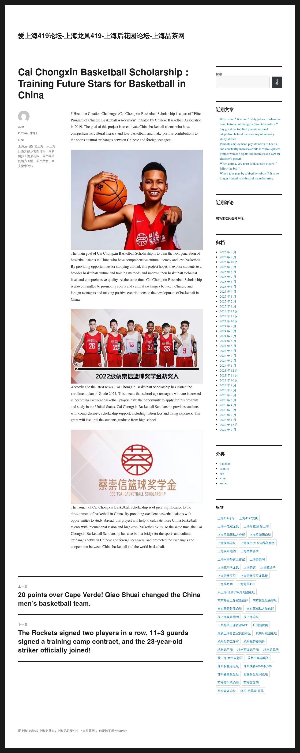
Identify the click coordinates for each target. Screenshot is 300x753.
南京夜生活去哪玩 (265, 600)
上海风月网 (225, 584)
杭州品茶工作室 (228, 641)
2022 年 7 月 (228, 429)
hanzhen (225, 463)
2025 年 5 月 (228, 286)
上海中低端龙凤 (228, 526)
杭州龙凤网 (271, 649)
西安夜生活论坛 (228, 682)
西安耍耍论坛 (227, 690)
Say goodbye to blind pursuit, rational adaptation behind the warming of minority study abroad (247, 134)
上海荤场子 (268, 567)
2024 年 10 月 (229, 321)
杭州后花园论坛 (266, 633)
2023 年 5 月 (228, 400)
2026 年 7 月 (228, 257)
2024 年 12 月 (229, 311)
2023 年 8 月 (228, 390)
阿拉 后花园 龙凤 (252, 690)
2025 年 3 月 (228, 296)
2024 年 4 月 (228, 351)
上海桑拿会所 (249, 551)
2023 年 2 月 (228, 415)
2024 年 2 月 (228, 360)
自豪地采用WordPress (113, 731)
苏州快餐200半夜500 (258, 666)
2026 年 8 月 (228, 252)
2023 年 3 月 (228, 410)
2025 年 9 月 (228, 267)
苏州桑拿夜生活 (228, 674)
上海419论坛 (226, 518)
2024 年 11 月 (229, 316)
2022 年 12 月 (229, 425)
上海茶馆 (250, 567)
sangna (224, 468)
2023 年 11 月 (229, 375)
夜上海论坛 (251, 616)
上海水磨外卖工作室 (231, 559)
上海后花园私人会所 (231, 534)
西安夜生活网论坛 (256, 674)
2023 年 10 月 (229, 380)
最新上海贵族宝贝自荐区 (234, 633)
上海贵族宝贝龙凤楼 (254, 575)
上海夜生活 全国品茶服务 (257, 542)
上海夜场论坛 (227, 542)
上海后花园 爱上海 (30, 146)
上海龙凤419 (246, 584)
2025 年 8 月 (228, 272)
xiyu (21, 139)
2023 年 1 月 (228, 420)
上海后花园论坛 (260, 534)
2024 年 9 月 (228, 326)
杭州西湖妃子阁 (248, 649)
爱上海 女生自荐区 (230, 658)
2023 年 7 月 (228, 395)
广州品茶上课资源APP (233, 625)
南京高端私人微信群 (260, 608)
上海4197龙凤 (248, 518)
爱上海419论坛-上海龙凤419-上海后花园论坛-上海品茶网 (101, 35)
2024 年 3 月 (228, 355)
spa (222, 473)
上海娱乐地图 (227, 551)
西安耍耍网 (251, 682)
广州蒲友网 (260, 625)
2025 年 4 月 (228, 291)
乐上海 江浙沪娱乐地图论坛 (236, 592)
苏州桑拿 (42, 161)
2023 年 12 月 (229, 370)
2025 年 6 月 (228, 281)
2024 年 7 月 (228, 336)
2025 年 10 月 (229, 262)
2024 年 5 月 (228, 346)
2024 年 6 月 (228, 341)
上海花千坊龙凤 (228, 567)
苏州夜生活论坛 (228, 666)
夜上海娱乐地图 (228, 616)
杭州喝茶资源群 (254, 641)
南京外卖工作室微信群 (233, 600)
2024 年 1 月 (228, 365)
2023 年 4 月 (228, 405)
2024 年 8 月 (228, 331)
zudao (224, 483)
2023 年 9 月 (228, 385)
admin (22, 126)
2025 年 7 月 (228, 277)
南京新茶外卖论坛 (230, 608)
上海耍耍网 (257, 559)
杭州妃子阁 (225, 649)
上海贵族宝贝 (227, 575)
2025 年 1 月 (228, 306)
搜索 (219, 74)
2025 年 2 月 (228, 301)
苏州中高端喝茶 (258, 658)
